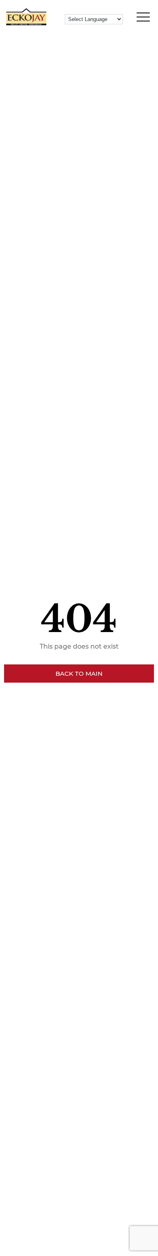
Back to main (79, 673)
